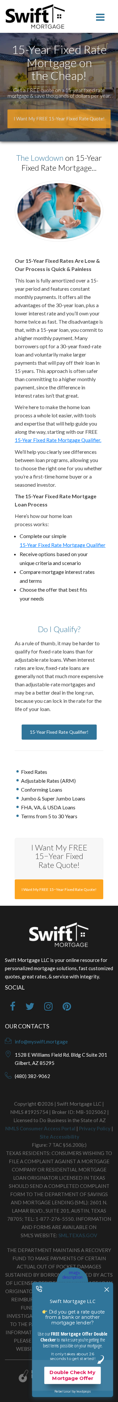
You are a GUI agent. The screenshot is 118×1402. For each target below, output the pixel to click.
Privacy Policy (94, 1128)
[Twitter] (29, 1008)
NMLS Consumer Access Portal (40, 1128)
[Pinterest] (67, 1008)
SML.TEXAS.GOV (77, 1235)
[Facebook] (12, 1008)
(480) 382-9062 (32, 1076)
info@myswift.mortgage (41, 1042)
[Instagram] (48, 1008)
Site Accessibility (59, 1137)
